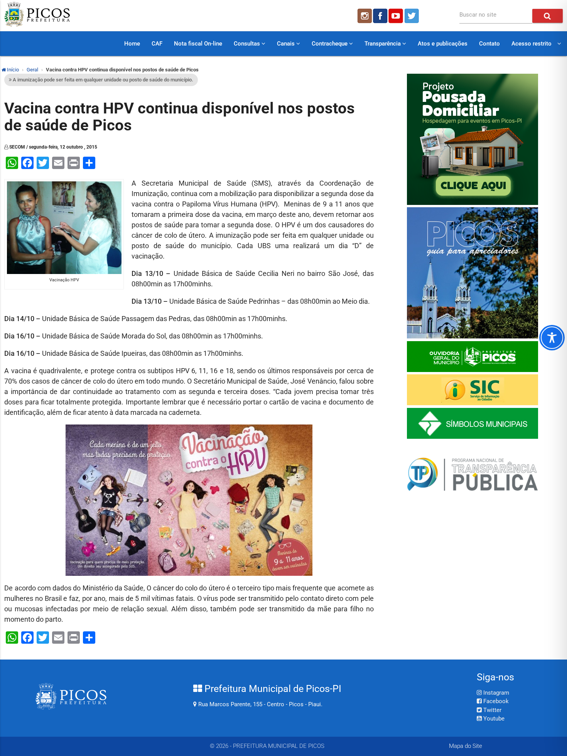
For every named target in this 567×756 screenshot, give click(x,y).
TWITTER (413, 16)
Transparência (383, 43)
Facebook (495, 701)
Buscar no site (477, 14)
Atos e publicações (442, 43)
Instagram (495, 692)
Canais (286, 43)
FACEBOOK (380, 16)
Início (12, 70)
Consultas (248, 43)
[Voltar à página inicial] (37, 24)
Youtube (493, 718)
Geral (32, 70)
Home (132, 43)
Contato (489, 43)
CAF (157, 43)
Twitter (491, 710)
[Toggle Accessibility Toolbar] (552, 338)
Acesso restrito (531, 43)
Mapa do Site (465, 745)
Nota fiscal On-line (198, 43)
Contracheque (330, 43)
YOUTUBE (396, 16)
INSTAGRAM (364, 16)
